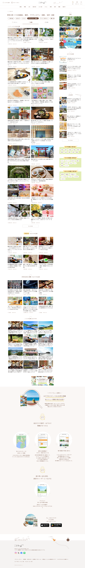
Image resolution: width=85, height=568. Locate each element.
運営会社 (43, 559)
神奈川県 (11, 11)
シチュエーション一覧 (28, 561)
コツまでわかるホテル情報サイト (62, 559)
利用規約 (24, 559)
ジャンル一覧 (21, 561)
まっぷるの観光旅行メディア (51, 559)
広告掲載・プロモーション (37, 559)
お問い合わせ (29, 559)
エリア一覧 (16, 561)
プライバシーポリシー (18, 559)
